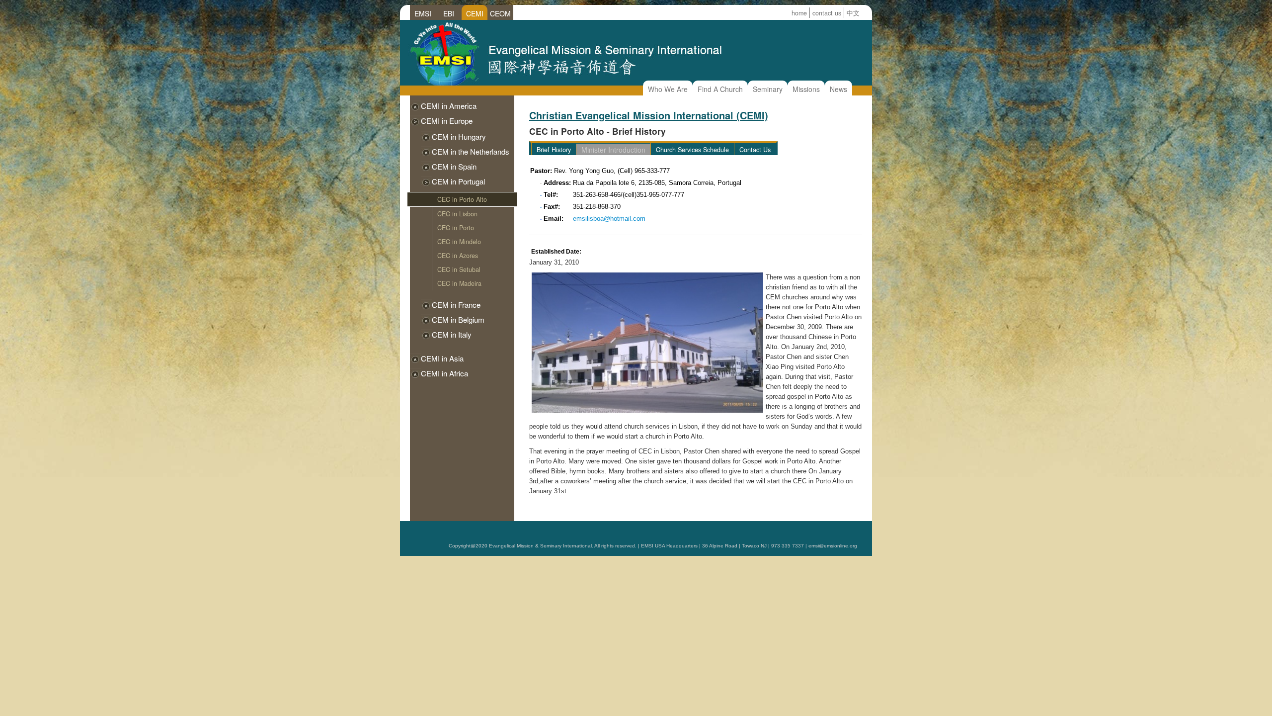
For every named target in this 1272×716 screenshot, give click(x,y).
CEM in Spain (454, 166)
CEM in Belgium (458, 319)
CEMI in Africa (444, 373)
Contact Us (755, 149)
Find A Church (720, 89)
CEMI (474, 13)
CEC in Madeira (459, 283)
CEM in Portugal (458, 181)
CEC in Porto (455, 227)
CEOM (500, 13)
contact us (826, 12)
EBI (448, 13)
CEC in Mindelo (459, 241)
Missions (806, 89)
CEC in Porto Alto (462, 199)
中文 (853, 12)
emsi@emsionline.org (832, 545)
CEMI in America (449, 105)
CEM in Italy (452, 334)
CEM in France (456, 304)
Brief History (554, 149)
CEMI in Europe (447, 120)
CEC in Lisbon (457, 213)
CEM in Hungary (459, 136)
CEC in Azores (457, 255)
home (799, 12)
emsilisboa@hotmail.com (609, 218)
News (838, 89)
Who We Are (668, 89)
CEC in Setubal (458, 269)
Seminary (768, 89)
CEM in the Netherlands (470, 151)
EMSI (422, 13)
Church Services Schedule (692, 149)
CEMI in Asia (442, 358)
